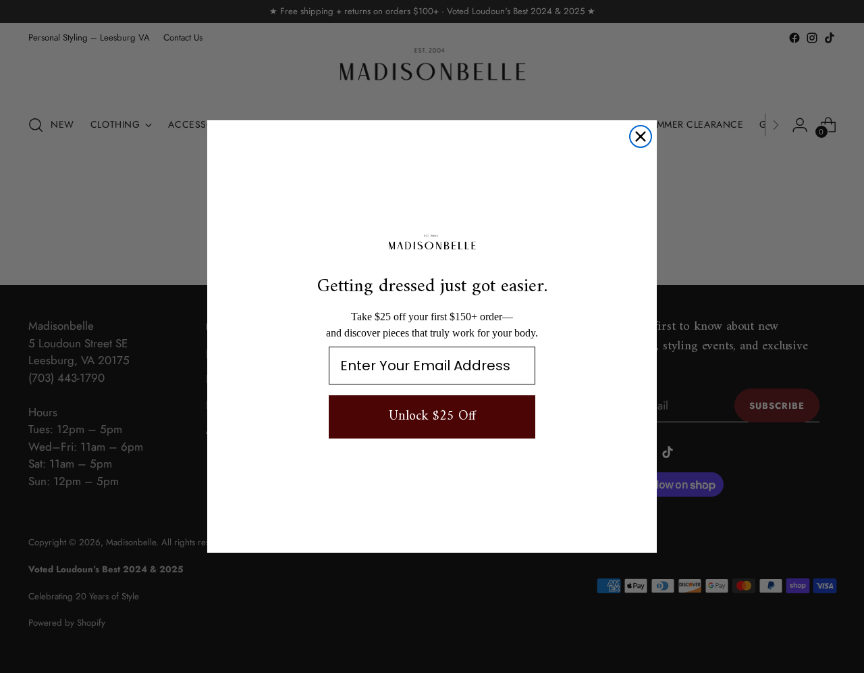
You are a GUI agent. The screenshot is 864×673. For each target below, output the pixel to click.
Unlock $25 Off (432, 416)
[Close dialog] (640, 136)
